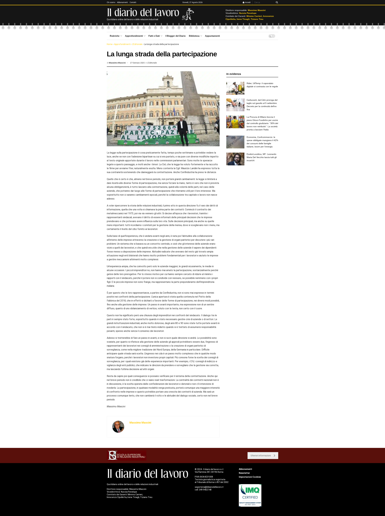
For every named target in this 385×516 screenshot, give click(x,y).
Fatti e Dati (154, 36)
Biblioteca (194, 36)
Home (109, 44)
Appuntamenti (212, 36)
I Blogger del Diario (175, 36)
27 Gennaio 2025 (137, 63)
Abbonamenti (122, 2)
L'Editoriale (137, 44)
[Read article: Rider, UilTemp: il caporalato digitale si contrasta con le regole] (235, 88)
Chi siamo (111, 2)
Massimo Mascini (117, 63)
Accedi (248, 2)
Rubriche (114, 36)
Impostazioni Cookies (250, 477)
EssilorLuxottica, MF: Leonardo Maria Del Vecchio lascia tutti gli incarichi (262, 157)
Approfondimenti (134, 36)
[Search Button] (276, 2)
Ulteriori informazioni (261, 455)
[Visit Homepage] (144, 12)
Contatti (133, 2)
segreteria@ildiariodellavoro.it (209, 487)
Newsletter (244, 473)
